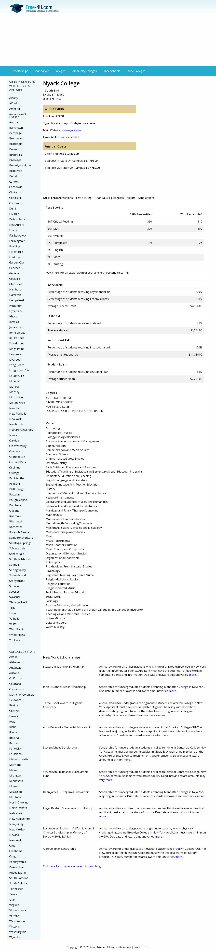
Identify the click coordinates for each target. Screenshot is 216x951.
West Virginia (17, 932)
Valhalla (14, 618)
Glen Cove (15, 284)
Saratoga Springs (20, 543)
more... (193, 675)
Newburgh (16, 424)
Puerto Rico (16, 867)
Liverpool (15, 359)
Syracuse (15, 597)
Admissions (65, 198)
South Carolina (18, 878)
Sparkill (14, 564)
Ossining (14, 467)
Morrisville (16, 397)
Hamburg (15, 289)
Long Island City (19, 370)
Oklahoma (15, 851)
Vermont (14, 916)
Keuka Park (16, 338)
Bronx (13, 149)
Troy (12, 608)
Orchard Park (17, 462)
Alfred (13, 103)
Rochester (15, 527)
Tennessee (16, 889)
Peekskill (14, 484)
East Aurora (16, 225)
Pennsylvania (17, 862)
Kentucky (15, 748)
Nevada (14, 835)
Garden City (16, 262)
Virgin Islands (17, 910)
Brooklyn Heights (20, 165)
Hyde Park (15, 311)
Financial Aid (41, 71)
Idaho (13, 727)
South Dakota (18, 883)
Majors (131, 198)
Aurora (13, 122)
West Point (16, 629)
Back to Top (141, 947)
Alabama (14, 662)
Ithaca (13, 316)
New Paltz (15, 408)
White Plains (17, 635)
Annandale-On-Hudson (19, 115)
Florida (13, 705)
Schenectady (17, 548)
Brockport (15, 144)
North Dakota (18, 808)
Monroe (14, 386)
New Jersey (16, 824)
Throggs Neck (18, 602)
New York (15, 419)
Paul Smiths (16, 478)
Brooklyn (15, 160)
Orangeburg (17, 457)
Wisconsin (15, 926)
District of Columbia (21, 694)
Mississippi (16, 792)
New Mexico (17, 829)
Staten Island (17, 575)
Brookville (15, 171)
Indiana (14, 738)
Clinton (13, 192)
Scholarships (20, 71)
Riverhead (15, 521)
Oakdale (14, 440)
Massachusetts (18, 759)
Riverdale (15, 516)
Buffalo (14, 176)
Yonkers (14, 640)
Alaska (13, 657)
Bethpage (15, 133)
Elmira (13, 230)
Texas (13, 894)
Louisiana (15, 754)
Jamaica (14, 322)
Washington (17, 921)
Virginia (14, 905)
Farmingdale (17, 241)
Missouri (14, 786)
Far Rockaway (17, 235)
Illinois (13, 732)
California (15, 678)
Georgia (14, 711)
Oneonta (14, 451)
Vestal (13, 624)
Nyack (13, 435)
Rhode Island (17, 872)
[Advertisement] (108, 40)
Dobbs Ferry (17, 219)
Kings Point (16, 349)
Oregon (14, 856)
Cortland (14, 203)
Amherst (14, 109)
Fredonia (14, 257)
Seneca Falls (16, 554)
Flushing (14, 246)
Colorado (15, 684)
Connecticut (16, 689)
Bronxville (15, 154)
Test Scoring (84, 198)
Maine (13, 770)
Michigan (15, 775)
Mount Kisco (17, 403)
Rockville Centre (19, 532)
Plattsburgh (16, 489)
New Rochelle (17, 413)
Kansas (13, 743)
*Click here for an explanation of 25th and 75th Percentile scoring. (87, 272)
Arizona (14, 673)
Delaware (15, 700)
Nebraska (15, 813)
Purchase (15, 505)
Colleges (60, 71)
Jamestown (16, 327)
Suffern (14, 586)
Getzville (14, 279)
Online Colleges (135, 71)
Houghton (15, 306)
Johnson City (17, 332)
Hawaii (13, 716)
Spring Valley (17, 570)
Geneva (14, 273)
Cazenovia (15, 187)
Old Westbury (17, 446)
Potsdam (14, 494)
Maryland (15, 765)
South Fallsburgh (20, 559)
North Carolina (18, 802)
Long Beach (16, 365)
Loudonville (16, 376)
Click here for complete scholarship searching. (72, 866)
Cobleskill (15, 198)
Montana (15, 797)
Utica (12, 613)
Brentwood (16, 138)
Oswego (14, 473)
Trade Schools (111, 71)
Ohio (12, 845)
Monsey (14, 392)
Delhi (12, 208)
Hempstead (16, 300)
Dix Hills (14, 214)
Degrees (118, 198)
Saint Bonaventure (21, 537)
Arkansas (15, 667)
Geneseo (14, 268)
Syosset (14, 591)
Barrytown (16, 127)
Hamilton (15, 295)
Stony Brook (17, 581)
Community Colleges (84, 71)
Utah (12, 899)
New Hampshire (19, 819)
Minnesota (16, 781)
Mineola (14, 381)
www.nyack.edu (71, 130)
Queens (14, 511)
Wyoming (15, 937)
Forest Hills (16, 252)
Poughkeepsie (18, 500)
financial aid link (70, 137)
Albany (13, 98)
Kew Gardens (17, 343)
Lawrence (15, 354)
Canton (14, 181)
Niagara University (21, 430)
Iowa (12, 721)
